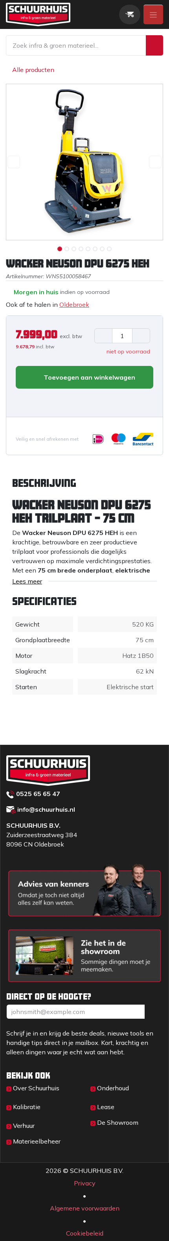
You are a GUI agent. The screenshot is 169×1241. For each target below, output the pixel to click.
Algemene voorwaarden (84, 1208)
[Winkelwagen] (129, 14)
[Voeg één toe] (141, 335)
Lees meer (27, 581)
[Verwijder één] (103, 335)
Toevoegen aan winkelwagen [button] (88, 377)
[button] (14, 162)
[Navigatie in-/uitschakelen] (153, 14)
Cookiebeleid (84, 1233)
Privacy (85, 1183)
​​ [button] (154, 1011)
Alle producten (33, 70)
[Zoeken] (154, 45)
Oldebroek (74, 304)
